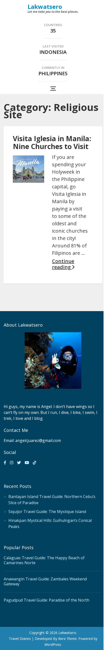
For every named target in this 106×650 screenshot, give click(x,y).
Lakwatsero (45, 6)
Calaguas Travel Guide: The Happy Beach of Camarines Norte (44, 560)
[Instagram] (11, 462)
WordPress (52, 644)
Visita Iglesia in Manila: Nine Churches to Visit (52, 142)
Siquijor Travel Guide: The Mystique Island (47, 511)
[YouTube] (27, 462)
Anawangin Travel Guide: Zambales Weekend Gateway (45, 581)
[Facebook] (5, 462)
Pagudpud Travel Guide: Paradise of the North (46, 600)
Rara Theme (67, 638)
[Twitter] (19, 462)
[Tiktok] (34, 462)
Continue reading (63, 264)
